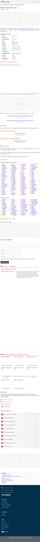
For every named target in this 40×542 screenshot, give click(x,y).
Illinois (13, 200)
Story (33, 175)
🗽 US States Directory (6, 403)
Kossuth (23, 169)
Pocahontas (34, 164)
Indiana (13, 202)
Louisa (23, 173)
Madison (23, 176)
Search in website (5, 527)
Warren (33, 183)
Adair (3, 164)
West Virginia (34, 212)
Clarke (3, 188)
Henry (13, 187)
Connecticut (4, 207)
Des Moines (22, 30)
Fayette (13, 173)
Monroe (23, 185)
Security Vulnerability (5, 526)
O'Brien (23, 189)
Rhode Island (34, 200)
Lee (22, 170)
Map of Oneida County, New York (10, 425)
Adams (3, 165)
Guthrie (13, 180)
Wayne (33, 185)
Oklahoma (24, 213)
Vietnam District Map (5, 507)
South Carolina (35, 202)
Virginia (33, 209)
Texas (33, 205)
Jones (23, 166)
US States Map (4, 501)
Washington (34, 184)
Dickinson (14, 169)
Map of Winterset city (19, 388)
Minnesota (14, 213)
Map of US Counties (5, 503)
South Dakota (34, 203)
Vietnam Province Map (5, 506)
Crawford (4, 193)
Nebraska (24, 202)
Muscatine (24, 188)
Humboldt (14, 189)
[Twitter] (4, 495)
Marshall (23, 180)
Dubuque (14, 170)
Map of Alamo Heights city (9, 417)
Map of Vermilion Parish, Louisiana (10, 414)
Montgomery (24, 187)
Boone (3, 173)
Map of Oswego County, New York (10, 442)
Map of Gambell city (7, 446)
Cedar (3, 183)
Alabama (4, 199)
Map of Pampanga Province (9, 428)
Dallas (3, 194)
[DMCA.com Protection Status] (5, 532)
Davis (13, 164)
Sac (32, 170)
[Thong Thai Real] (5, 1)
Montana (23, 200)
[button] (35, 1)
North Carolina (25, 209)
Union (33, 179)
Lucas (23, 174)
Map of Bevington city (7, 365)
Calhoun (4, 179)
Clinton (3, 192)
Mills (23, 181)
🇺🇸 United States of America (6, 401)
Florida (3, 212)
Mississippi (14, 214)
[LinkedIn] (8, 495)
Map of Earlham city (20, 365)
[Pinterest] (10, 495)
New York (24, 208)
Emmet (13, 171)
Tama (33, 176)
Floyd (13, 174)
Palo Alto (23, 193)
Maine (13, 208)
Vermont (33, 208)
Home (2, 4)
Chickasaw (4, 187)
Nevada (23, 203)
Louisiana (14, 207)
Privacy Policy (4, 523)
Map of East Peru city (32, 365)
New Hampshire (25, 204)
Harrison (14, 185)
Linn (23, 171)
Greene (13, 178)
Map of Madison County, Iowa (9, 269)
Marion (23, 179)
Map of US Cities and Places (9, 4)
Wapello (33, 181)
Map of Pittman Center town (9, 432)
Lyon (23, 175)
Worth (33, 192)
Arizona (3, 202)
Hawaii (3, 214)
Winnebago (34, 188)
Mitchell (23, 183)
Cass (3, 181)
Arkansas (4, 203)
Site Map (3, 529)
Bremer (3, 174)
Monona (23, 184)
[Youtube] (6, 495)
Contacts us (4, 521)
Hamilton (14, 181)
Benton (3, 170)
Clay (3, 189)
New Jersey (24, 205)
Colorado (4, 205)
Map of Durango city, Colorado (9, 421)
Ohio (23, 212)
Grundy (13, 179)
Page (23, 192)
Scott (33, 171)
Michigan (14, 212)
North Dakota (24, 211)
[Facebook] (2, 495)
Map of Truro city (7, 388)
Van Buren (34, 180)
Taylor (33, 178)
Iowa (18, 28)
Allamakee (4, 166)
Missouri (23, 199)
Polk (32, 165)
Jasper (13, 194)
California (4, 204)
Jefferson (24, 164)
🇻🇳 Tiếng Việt (4, 515)
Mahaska (24, 178)
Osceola (23, 190)
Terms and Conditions (5, 524)
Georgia (4, 213)
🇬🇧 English (3, 513)
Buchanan (4, 175)
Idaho (13, 199)
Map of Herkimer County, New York (10, 435)
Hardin (13, 184)
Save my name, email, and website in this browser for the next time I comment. (18, 258)
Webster (33, 187)
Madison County (13, 28)
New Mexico (24, 207)
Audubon (4, 169)
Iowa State (6, 162)
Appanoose (4, 168)
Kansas (13, 204)
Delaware (14, 166)
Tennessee (34, 204)
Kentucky (14, 205)
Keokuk (23, 168)
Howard (13, 188)
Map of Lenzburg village (8, 439)
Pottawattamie (35, 166)
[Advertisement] (20, 19)
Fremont (14, 176)
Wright (33, 193)
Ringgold (33, 169)
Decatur (13, 165)
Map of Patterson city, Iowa (20, 376)
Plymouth (24, 194)
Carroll (3, 180)
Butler (3, 178)
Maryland (14, 209)
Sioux (33, 174)
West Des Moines (30, 30)
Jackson (14, 193)
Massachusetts (15, 211)
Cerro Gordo (4, 184)
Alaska (3, 200)
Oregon (23, 214)
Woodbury (34, 190)
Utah (33, 207)
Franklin (13, 175)
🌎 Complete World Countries (7, 399)
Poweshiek (34, 168)
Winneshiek (34, 189)
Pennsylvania (34, 199)
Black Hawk (4, 171)
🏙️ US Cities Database (6, 406)
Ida (12, 190)
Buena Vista (4, 176)
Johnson (23, 165)
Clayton (4, 190)
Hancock (14, 183)
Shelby (33, 173)
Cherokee (4, 185)
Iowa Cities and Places (19, 4)
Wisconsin (34, 213)
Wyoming (34, 214)
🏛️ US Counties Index (6, 405)
